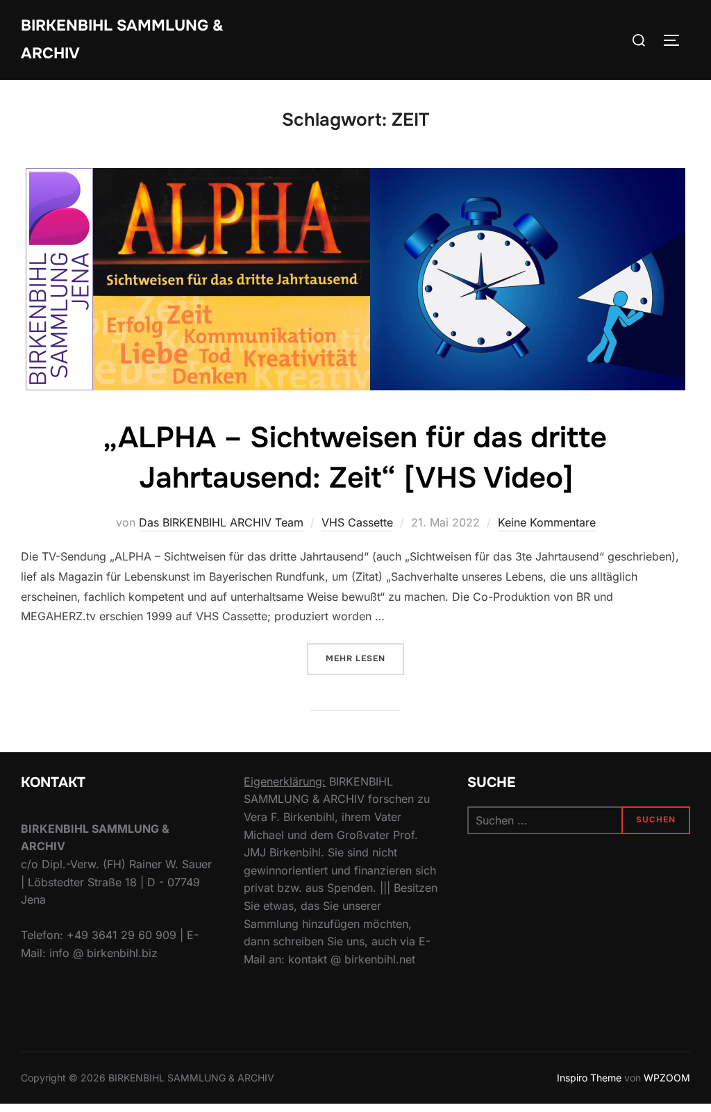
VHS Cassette (357, 522)
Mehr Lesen (365, 658)
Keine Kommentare (547, 522)
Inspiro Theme (589, 1078)
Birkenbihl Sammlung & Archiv (122, 39)
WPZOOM (667, 1078)
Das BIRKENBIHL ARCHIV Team (221, 522)
